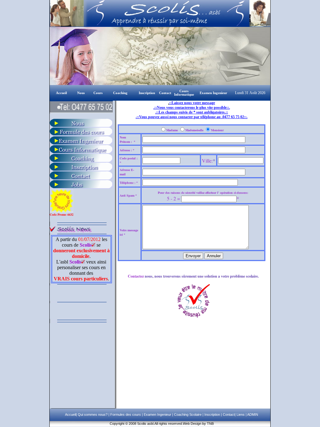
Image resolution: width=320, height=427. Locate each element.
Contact (228, 414)
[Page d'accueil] (55, 92)
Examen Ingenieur (157, 414)
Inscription (211, 414)
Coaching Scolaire (187, 414)
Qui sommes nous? (93, 414)
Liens (241, 414)
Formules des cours (125, 414)
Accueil (70, 414)
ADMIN (252, 414)
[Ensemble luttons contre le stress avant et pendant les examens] (81, 160)
